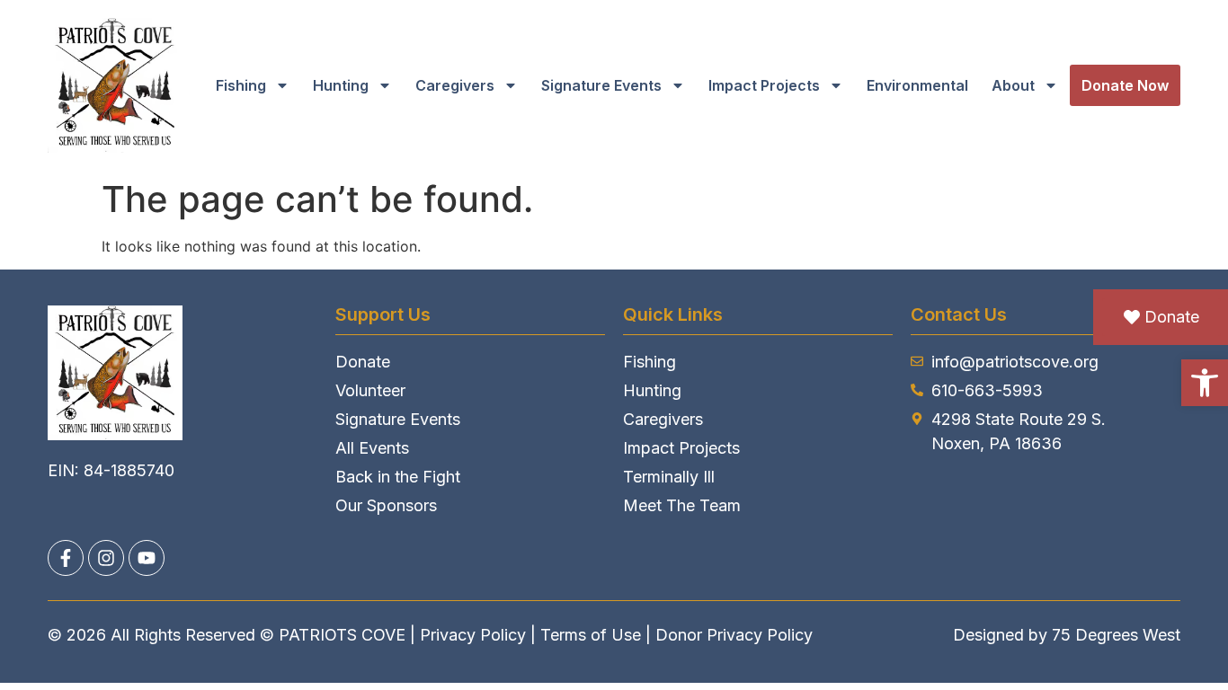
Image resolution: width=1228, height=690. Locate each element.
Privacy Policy (473, 634)
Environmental (917, 85)
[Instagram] (106, 558)
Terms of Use (590, 634)
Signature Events (601, 85)
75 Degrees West (1116, 634)
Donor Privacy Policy (734, 634)
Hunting (341, 85)
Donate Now (1125, 85)
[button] (1204, 382)
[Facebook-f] (66, 558)
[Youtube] (147, 558)
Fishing (241, 85)
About (1013, 85)
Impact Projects (764, 85)
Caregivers (454, 85)
